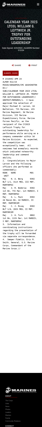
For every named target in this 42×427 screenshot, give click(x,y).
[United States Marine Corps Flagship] (13, 4)
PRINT (34, 65)
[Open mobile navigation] (38, 4)
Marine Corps (21, 390)
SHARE (17, 65)
